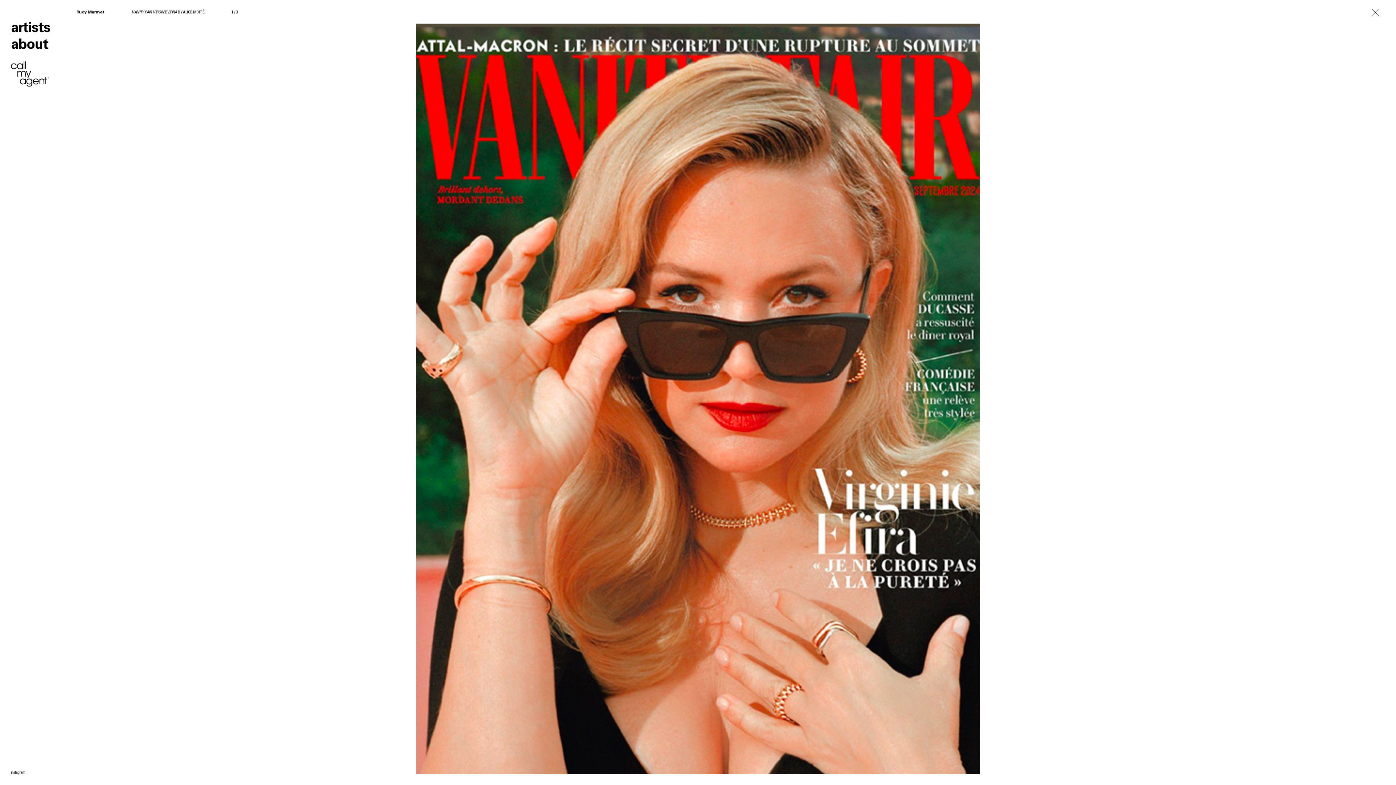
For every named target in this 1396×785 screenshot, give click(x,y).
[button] (1047, 392)
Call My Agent (30, 74)
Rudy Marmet (90, 12)
